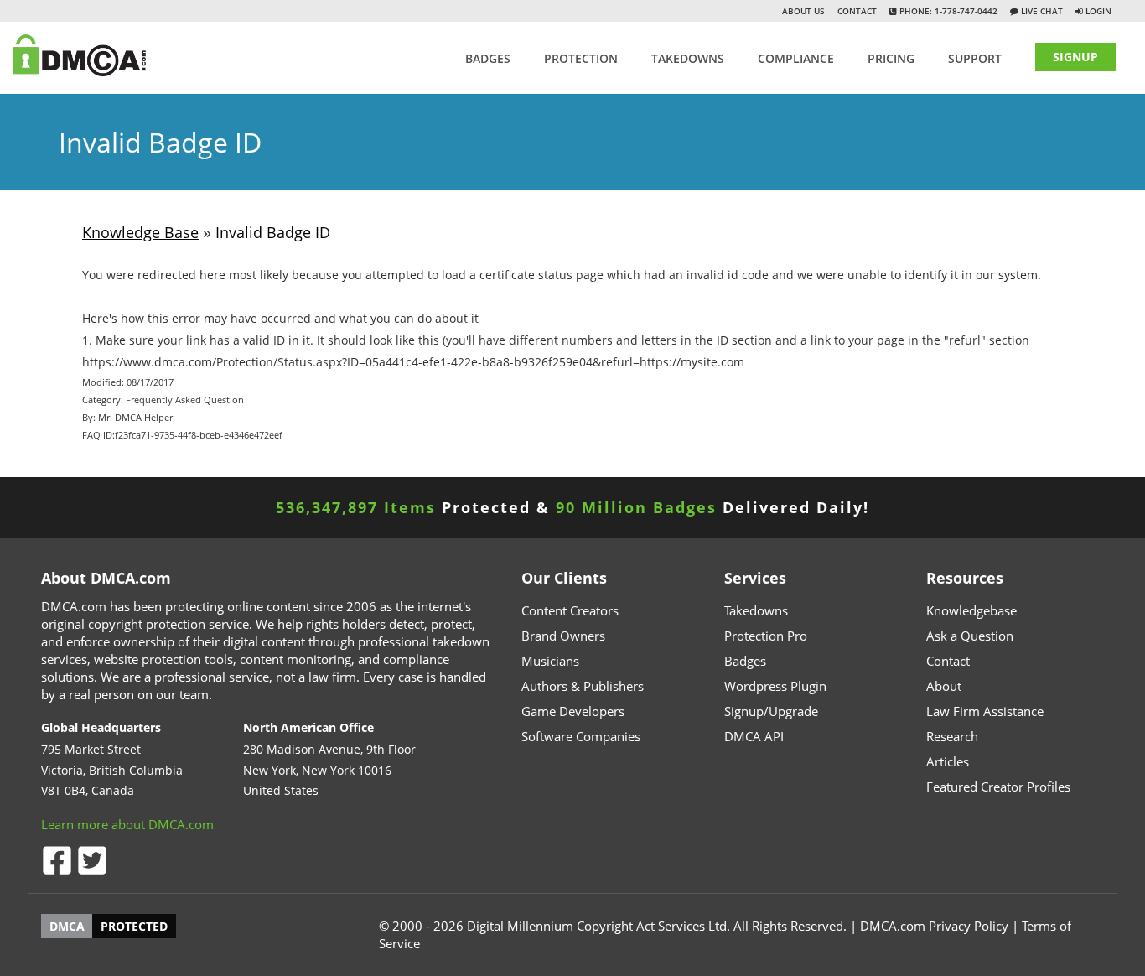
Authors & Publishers (582, 685)
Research (952, 736)
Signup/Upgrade (771, 711)
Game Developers (572, 711)
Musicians (550, 660)
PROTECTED (134, 926)
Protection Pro (765, 635)
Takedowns (756, 610)
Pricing (891, 58)
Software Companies (580, 736)
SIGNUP (1075, 57)
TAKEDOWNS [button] (687, 58)
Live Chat (1040, 11)
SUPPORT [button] (975, 58)
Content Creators (570, 610)
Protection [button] (581, 58)
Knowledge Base (140, 232)
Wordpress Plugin (775, 685)
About (943, 685)
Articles (947, 761)
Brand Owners (563, 635)
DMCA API (754, 736)
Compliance (796, 58)
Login (1098, 11)
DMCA (67, 926)
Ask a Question (969, 635)
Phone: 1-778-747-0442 (947, 11)
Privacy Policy (968, 925)
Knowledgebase (971, 610)
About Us (803, 11)
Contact (857, 11)
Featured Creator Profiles (998, 786)
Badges (487, 58)
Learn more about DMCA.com (127, 824)
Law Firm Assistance (985, 711)
